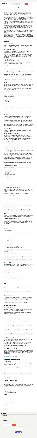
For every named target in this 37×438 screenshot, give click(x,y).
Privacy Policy (16, 377)
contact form (24, 384)
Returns (24, 79)
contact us (15, 253)
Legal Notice (24, 435)
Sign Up (14, 424)
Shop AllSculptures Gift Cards (10, 356)
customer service (14, 264)
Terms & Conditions (18, 435)
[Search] (26, 4)
